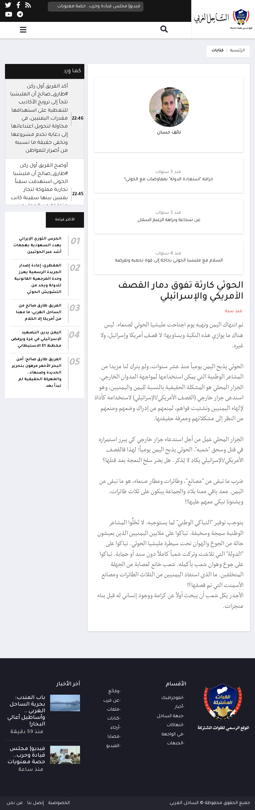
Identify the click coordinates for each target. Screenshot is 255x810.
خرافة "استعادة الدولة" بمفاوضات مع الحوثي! (169, 179)
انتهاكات (175, 725)
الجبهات (175, 743)
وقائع (113, 691)
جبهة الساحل (170, 716)
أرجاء (115, 727)
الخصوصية (59, 803)
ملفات (113, 709)
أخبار (179, 707)
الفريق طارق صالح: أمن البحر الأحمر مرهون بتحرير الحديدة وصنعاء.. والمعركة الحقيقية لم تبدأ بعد (36, 373)
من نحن (15, 803)
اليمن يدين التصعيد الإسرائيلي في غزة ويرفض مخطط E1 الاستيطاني (36, 339)
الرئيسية (237, 51)
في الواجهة (172, 734)
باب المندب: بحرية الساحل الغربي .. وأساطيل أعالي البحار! (26, 711)
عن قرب (111, 700)
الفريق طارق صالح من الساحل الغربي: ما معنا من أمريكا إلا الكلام (38, 312)
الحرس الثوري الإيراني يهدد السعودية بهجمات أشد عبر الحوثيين (37, 246)
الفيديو (112, 746)
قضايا (113, 736)
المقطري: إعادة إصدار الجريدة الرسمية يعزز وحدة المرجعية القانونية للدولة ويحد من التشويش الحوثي (37, 279)
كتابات (217, 51)
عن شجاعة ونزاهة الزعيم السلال (169, 220)
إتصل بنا (35, 803)
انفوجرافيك (172, 698)
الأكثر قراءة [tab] (65, 220)
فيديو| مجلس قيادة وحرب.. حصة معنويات (98, 6)
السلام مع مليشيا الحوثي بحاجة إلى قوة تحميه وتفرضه (169, 260)
